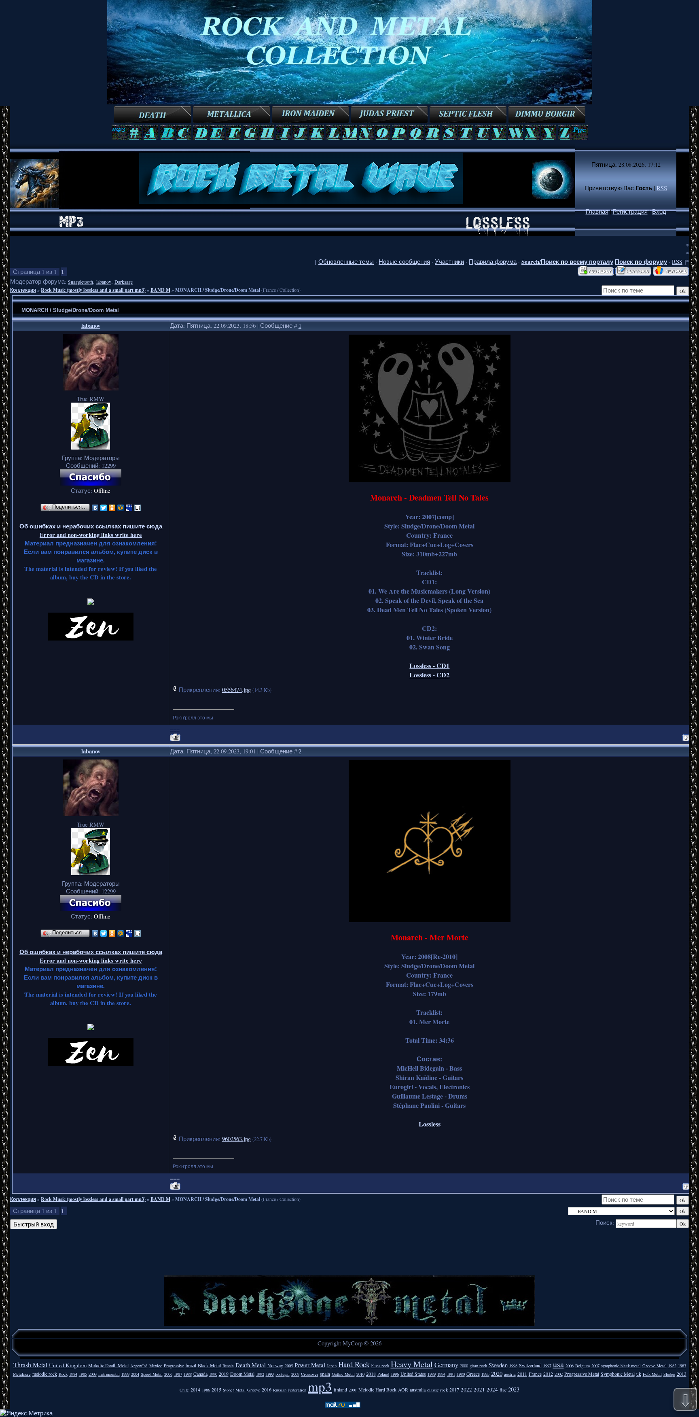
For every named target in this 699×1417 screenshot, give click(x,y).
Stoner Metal (234, 1390)
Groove (253, 1390)
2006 (168, 1374)
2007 (595, 1365)
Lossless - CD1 (429, 665)
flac (503, 1389)
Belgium (582, 1365)
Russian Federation (289, 1390)
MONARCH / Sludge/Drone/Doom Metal (217, 289)
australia (418, 1389)
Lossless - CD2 (429, 674)
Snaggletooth (80, 281)
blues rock (380, 1365)
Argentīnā (139, 1365)
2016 (266, 1389)
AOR (403, 1389)
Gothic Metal (343, 1374)
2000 (464, 1365)
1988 (188, 1374)
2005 (289, 1365)
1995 (485, 1374)
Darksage (123, 281)
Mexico (155, 1365)
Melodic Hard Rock (377, 1389)
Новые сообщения (404, 261)
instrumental (109, 1374)
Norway (275, 1365)
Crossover (309, 1374)
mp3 (320, 1386)
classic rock (437, 1390)
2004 (135, 1374)
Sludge (669, 1374)
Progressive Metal (581, 1373)
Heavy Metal (412, 1364)
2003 (93, 1374)
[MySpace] (129, 508)
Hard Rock (354, 1364)
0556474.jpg (236, 690)
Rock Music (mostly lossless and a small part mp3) (93, 289)
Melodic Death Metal (108, 1365)
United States (413, 1373)
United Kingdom (68, 1365)
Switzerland (530, 1365)
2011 (522, 1373)
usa (558, 1364)
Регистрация (630, 211)
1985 (83, 1374)
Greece (473, 1373)
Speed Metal (152, 1374)
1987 (178, 1374)
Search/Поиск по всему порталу (567, 261)
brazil (191, 1365)
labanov (103, 281)
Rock (63, 1374)
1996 (395, 1374)
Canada (200, 1373)
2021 (479, 1389)
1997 (547, 1365)
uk (638, 1373)
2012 (548, 1373)
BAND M (160, 289)
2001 (353, 1390)
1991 (451, 1374)
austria (510, 1374)
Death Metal (250, 1365)
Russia (228, 1365)
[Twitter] (104, 508)
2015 (216, 1389)
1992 (260, 1374)
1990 (213, 1374)
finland (340, 1389)
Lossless (430, 1124)
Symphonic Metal (618, 1373)
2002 (559, 1374)
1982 (672, 1365)
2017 (454, 1389)
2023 (513, 1389)
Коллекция (23, 289)
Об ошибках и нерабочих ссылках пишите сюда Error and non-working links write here (90, 530)
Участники (449, 261)
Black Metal (209, 1365)
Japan (332, 1365)
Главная (597, 211)
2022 (466, 1389)
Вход (659, 211)
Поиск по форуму (641, 261)
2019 (224, 1373)
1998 (513, 1365)
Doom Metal (242, 1373)
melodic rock (44, 1373)
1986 (206, 1390)
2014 (195, 1389)
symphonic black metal (621, 1365)
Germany (446, 1364)
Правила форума (493, 261)
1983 (682, 1365)
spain (325, 1373)
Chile (184, 1390)
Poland (383, 1374)
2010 (360, 1374)
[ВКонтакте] (95, 508)
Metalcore (22, 1374)
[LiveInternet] (137, 508)
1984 (73, 1374)
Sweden (498, 1365)
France (535, 1373)
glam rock (478, 1365)
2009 (295, 1374)
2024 (492, 1389)
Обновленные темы (346, 261)
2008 (570, 1365)
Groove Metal (654, 1365)
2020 (496, 1373)
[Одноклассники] (112, 508)
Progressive (174, 1365)
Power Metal (309, 1365)
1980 (461, 1374)
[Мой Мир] (120, 508)
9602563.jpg (236, 1139)
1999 (125, 1374)
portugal (282, 1374)
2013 (681, 1373)
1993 (270, 1374)
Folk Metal (652, 1374)
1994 (441, 1374)
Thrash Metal (30, 1364)
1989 (432, 1374)
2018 (371, 1373)
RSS (662, 188)
